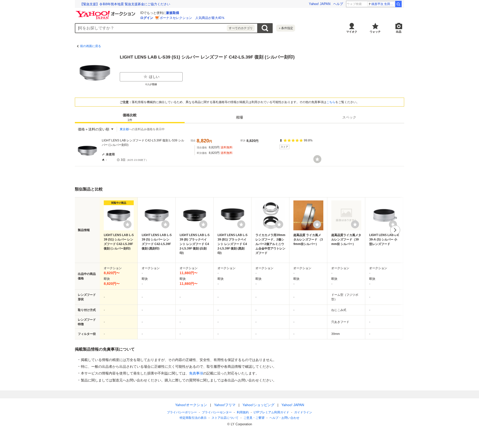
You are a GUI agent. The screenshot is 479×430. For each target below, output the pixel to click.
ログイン (146, 18)
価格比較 (130, 117)
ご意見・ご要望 (253, 418)
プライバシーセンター (217, 412)
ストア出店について (225, 418)
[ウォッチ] (317, 159)
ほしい (154, 77)
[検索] (398, 4)
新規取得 (172, 13)
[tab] (130, 117)
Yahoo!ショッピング (258, 405)
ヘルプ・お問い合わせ (284, 418)
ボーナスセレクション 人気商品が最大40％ (192, 18)
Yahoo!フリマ (225, 405)
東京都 (124, 129)
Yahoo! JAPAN (319, 4)
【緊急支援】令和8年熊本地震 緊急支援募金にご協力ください (125, 4)
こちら (330, 102)
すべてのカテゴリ (241, 28)
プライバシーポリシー (182, 412)
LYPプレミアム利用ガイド (271, 412)
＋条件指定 (285, 28)
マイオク (351, 31)
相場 (239, 117)
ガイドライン (303, 412)
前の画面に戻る (90, 46)
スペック (349, 117)
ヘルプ (338, 4)
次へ (395, 230)
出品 (398, 31)
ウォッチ (375, 31)
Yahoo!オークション (191, 405)
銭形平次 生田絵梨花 (383, 4)
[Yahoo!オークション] (106, 12)
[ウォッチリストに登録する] (127, 224)
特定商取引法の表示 (193, 418)
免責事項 (196, 373)
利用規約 (243, 412)
